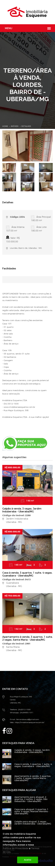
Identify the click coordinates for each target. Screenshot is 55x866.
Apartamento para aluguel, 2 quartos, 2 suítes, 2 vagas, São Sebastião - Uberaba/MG (30, 799)
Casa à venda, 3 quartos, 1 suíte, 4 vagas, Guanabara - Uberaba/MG (27, 574)
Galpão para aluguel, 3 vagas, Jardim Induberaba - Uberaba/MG (32, 822)
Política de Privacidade (15, 848)
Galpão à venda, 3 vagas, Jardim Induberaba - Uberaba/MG (21, 510)
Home (5, 126)
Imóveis (14, 126)
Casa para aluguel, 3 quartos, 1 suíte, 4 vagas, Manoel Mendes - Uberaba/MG (31, 811)
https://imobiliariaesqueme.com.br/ (29, 722)
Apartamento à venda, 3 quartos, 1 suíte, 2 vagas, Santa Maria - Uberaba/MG (27, 638)
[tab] (9, 167)
